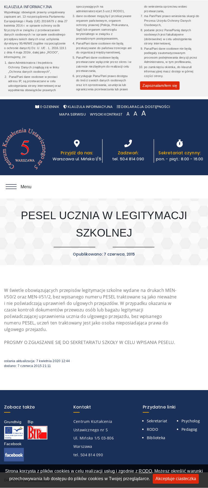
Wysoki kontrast (106, 114)
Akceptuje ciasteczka (175, 478)
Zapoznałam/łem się (159, 85)
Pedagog (189, 429)
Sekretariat (157, 420)
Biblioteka (156, 437)
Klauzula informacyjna (90, 106)
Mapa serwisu (72, 114)
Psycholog (190, 420)
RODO (145, 471)
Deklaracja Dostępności (145, 106)
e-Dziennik (49, 106)
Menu (26, 186)
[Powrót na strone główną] (24, 150)
